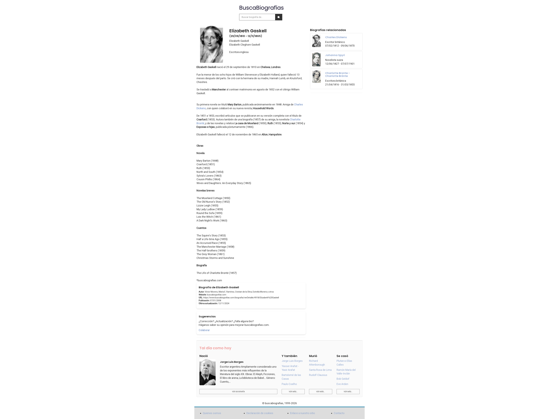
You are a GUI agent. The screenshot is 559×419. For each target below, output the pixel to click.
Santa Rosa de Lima (320, 369)
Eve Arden (342, 384)
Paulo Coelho (289, 384)
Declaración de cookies (259, 413)
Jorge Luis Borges (292, 360)
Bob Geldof (343, 378)
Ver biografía (238, 392)
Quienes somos (212, 413)
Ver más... (293, 392)
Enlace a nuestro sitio (302, 413)
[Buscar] (278, 17)
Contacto (339, 413)
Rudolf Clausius (318, 374)
